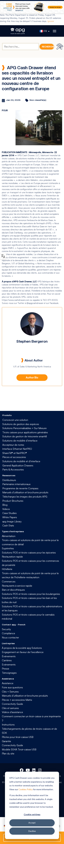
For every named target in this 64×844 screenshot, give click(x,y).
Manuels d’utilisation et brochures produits (25, 492)
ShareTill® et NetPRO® (14, 453)
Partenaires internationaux (16, 484)
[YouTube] (27, 769)
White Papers (9, 517)
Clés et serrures (10, 708)
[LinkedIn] (34, 769)
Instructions (8, 724)
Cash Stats (8, 525)
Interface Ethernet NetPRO (17, 448)
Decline (32, 831)
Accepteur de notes (13, 444)
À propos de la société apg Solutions (22, 647)
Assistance (7, 683)
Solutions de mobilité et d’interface (21, 461)
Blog (4, 504)
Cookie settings (32, 814)
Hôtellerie (7, 569)
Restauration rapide (12, 556)
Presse (5, 668)
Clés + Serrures (10, 691)
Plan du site (8, 753)
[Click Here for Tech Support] (60, 46)
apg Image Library (12, 521)
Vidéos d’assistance (12, 712)
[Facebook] (21, 769)
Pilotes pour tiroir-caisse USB (17, 737)
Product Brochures (12, 500)
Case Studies (9, 513)
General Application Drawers (17, 465)
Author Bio (32, 377)
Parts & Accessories (13, 469)
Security (6, 629)
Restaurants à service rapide (17, 585)
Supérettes (8, 548)
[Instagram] (40, 769)
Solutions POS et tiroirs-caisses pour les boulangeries (31, 593)
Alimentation (8, 536)
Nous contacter (10, 637)
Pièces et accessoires (14, 457)
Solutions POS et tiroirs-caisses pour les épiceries (29, 552)
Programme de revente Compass (20, 488)
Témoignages (9, 672)
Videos (6, 509)
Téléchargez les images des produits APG (24, 496)
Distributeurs (9, 480)
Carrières (7, 660)
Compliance (8, 633)
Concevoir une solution (15, 419)
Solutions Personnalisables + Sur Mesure (24, 428)
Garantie (6, 741)
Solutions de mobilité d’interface (19, 440)
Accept (32, 822)
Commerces (8, 581)
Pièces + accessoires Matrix (17, 699)
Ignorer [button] (51, 21)
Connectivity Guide (12, 703)
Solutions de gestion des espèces (20, 424)
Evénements (9, 664)
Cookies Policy (25, 789)
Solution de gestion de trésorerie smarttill (24, 436)
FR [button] (45, 31)
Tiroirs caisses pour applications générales (25, 432)
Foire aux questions (12, 687)
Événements (9, 656)
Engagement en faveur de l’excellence (22, 652)
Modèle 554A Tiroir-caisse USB (19, 749)
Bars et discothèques (13, 589)
